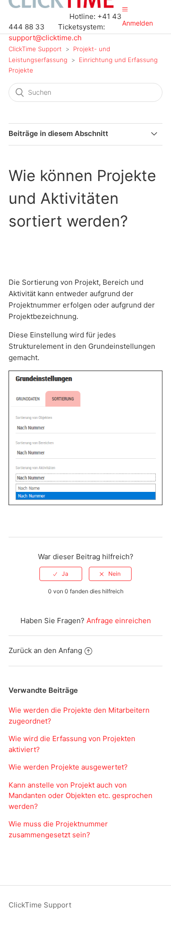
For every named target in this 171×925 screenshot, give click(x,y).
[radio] (60, 574)
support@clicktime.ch (45, 37)
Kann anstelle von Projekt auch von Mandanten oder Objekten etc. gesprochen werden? (80, 795)
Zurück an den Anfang (45, 650)
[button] (125, 9)
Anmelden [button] (137, 23)
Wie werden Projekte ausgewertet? (68, 766)
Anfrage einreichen (118, 620)
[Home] (61, 5)
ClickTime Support (35, 49)
